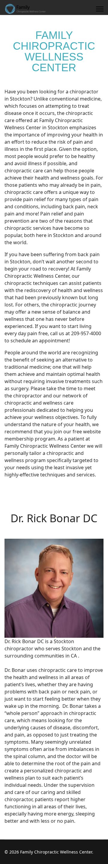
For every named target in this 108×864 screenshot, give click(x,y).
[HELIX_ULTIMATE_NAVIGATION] (100, 9)
